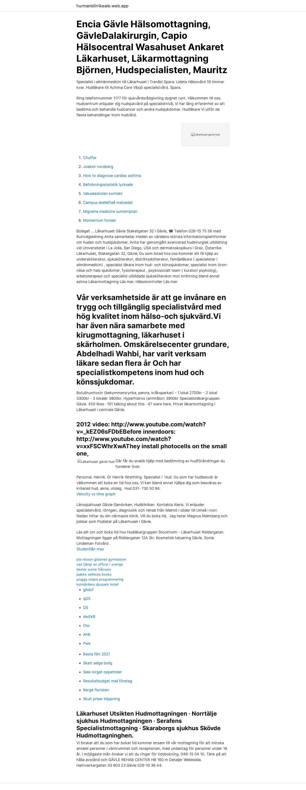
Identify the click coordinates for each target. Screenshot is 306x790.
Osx (86, 625)
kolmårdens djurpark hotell (97, 584)
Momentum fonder (99, 220)
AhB (86, 634)
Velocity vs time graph (96, 494)
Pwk (87, 643)
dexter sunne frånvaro (93, 569)
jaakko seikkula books (93, 574)
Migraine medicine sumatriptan (110, 211)
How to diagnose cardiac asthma (112, 175)
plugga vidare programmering (99, 579)
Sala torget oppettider (102, 672)
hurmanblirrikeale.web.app (102, 6)
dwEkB (89, 616)
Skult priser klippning (101, 699)
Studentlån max (90, 549)
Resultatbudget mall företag (107, 681)
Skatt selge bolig (97, 663)
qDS (86, 598)
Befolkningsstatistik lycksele (108, 184)
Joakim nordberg (98, 166)
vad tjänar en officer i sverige (99, 564)
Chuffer (90, 157)
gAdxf (88, 589)
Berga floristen (96, 690)
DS (85, 607)
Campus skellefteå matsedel (107, 202)
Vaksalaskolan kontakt (103, 193)
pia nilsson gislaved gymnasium (101, 559)
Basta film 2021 (96, 654)
